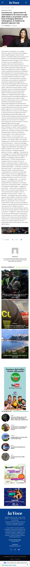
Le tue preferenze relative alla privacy (16, 562)
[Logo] (14, 2)
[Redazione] (2, 26)
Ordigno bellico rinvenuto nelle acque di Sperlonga (15, 356)
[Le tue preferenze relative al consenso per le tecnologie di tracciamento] (27, 564)
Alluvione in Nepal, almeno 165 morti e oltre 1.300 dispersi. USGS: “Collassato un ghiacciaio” (15, 296)
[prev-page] (2, 361)
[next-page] (5, 361)
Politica (12, 7)
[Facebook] (11, 549)
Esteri (15, 292)
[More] (21, 239)
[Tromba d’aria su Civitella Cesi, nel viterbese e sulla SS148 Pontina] (15, 314)
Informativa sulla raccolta (9, 565)
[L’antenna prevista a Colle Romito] (5, 457)
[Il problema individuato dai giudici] (5, 447)
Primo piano (7, 7)
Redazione (7, 25)
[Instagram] (15, 549)
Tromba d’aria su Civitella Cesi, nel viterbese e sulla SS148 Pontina (15, 326)
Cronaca (15, 323)
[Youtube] (18, 549)
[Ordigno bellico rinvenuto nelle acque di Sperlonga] (15, 344)
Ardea (12, 445)
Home (2, 7)
